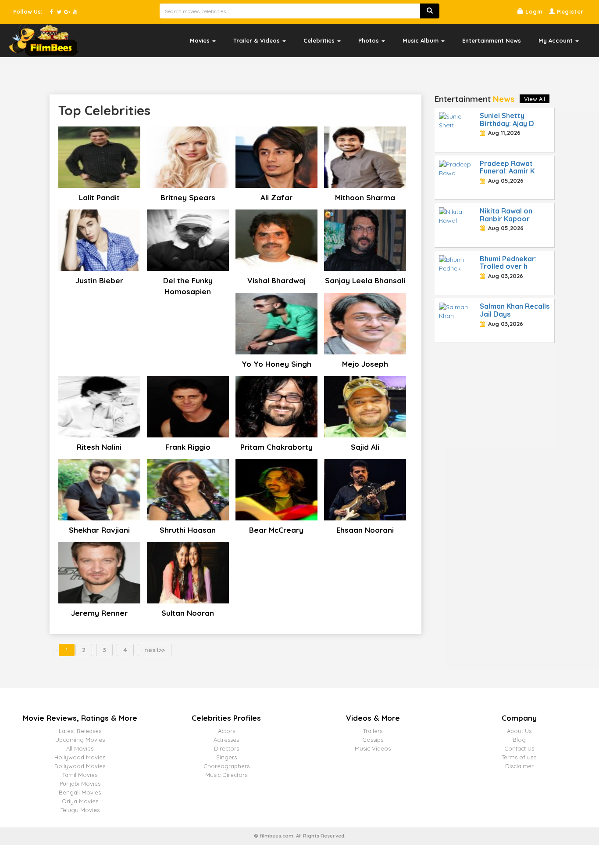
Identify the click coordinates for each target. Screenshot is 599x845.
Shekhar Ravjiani (99, 529)
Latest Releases (80, 730)
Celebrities (319, 40)
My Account (556, 40)
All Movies (79, 748)
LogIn (533, 11)
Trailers (372, 730)
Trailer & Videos (257, 40)
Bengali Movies (80, 792)
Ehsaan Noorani (365, 529)
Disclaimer (519, 765)
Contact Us (519, 748)
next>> (154, 650)
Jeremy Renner (99, 613)
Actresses (226, 739)
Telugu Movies (80, 809)
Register (569, 11)
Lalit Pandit (99, 197)
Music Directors (226, 774)
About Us (519, 730)
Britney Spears (187, 197)
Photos (369, 40)
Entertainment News (491, 40)
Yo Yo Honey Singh (276, 363)
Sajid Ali (365, 446)
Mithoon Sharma (365, 197)
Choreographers (226, 765)
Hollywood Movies (79, 757)
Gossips (372, 739)
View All (534, 98)
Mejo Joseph (365, 363)
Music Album (421, 40)
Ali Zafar (276, 197)
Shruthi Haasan (188, 529)
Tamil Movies (79, 774)
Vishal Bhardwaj (276, 280)
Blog (519, 739)
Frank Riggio (187, 446)
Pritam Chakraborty (276, 446)
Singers (226, 757)
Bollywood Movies (79, 765)
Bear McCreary (276, 529)
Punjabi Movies (80, 783)
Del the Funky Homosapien (188, 286)
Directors (226, 748)
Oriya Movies (80, 801)
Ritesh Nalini (99, 446)
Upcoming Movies (80, 739)
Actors (226, 730)
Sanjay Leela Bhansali (365, 280)
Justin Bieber (99, 280)
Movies (200, 40)
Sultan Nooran (187, 613)
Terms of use (519, 757)
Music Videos (373, 748)
